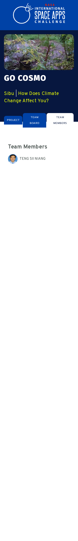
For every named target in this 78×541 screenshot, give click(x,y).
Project (13, 120)
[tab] (13, 120)
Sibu (9, 94)
